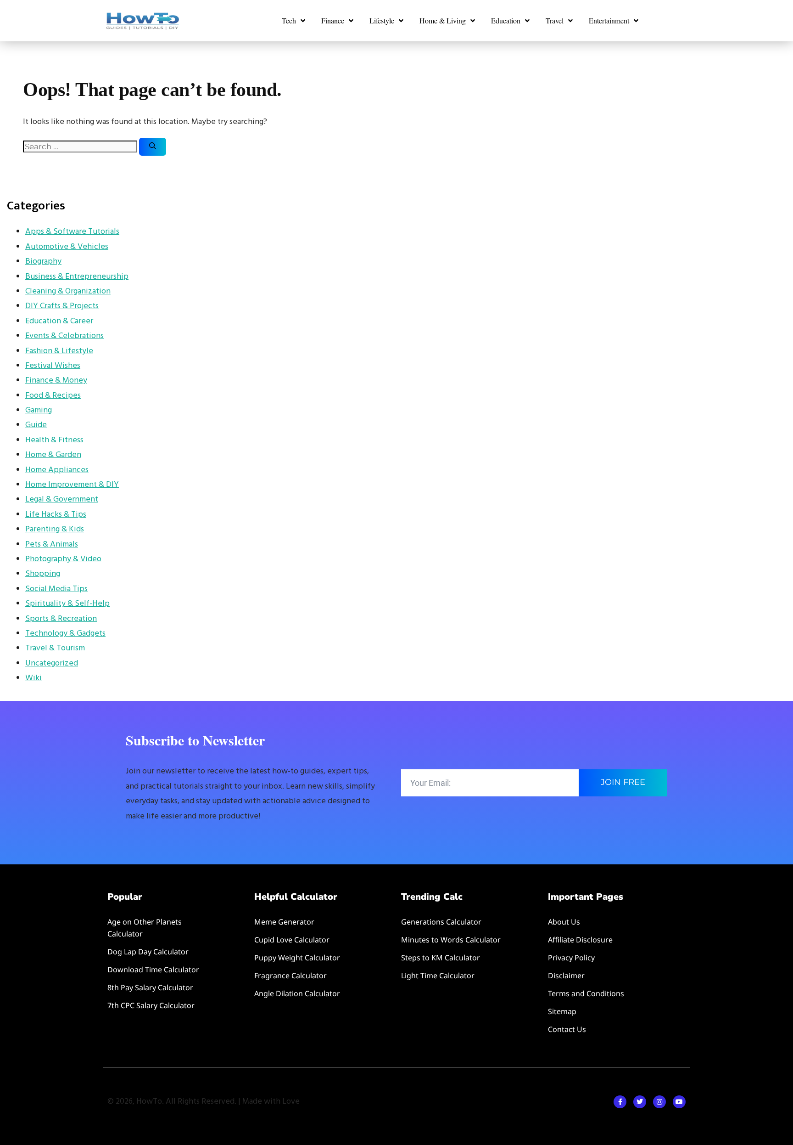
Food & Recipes (53, 395)
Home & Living (442, 20)
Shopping (42, 574)
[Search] (152, 147)
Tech (289, 20)
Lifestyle (381, 20)
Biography (43, 261)
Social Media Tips (56, 589)
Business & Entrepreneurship (76, 276)
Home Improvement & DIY (72, 484)
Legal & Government (61, 499)
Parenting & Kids (54, 529)
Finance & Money (56, 380)
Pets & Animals (51, 544)
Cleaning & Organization (68, 291)
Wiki (33, 678)
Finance (332, 20)
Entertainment (609, 20)
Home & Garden (53, 455)
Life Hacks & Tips (55, 514)
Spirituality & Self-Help (67, 603)
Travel (555, 20)
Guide (36, 425)
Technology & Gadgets (65, 633)
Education (505, 20)
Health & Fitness (54, 440)
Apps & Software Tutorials (72, 231)
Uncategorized (51, 663)
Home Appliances (57, 470)
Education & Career (59, 321)
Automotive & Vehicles (66, 247)
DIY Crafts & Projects (62, 306)
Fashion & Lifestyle (59, 351)
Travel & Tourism (55, 648)
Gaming (38, 410)
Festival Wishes (52, 365)
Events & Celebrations (64, 336)
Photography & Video (63, 559)
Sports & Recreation (61, 619)
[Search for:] (81, 147)
